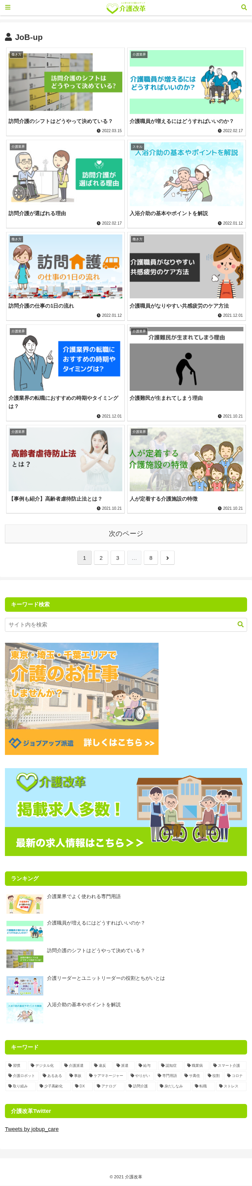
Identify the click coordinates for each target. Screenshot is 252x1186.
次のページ (126, 533)
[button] (237, 624)
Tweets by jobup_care (32, 1129)
